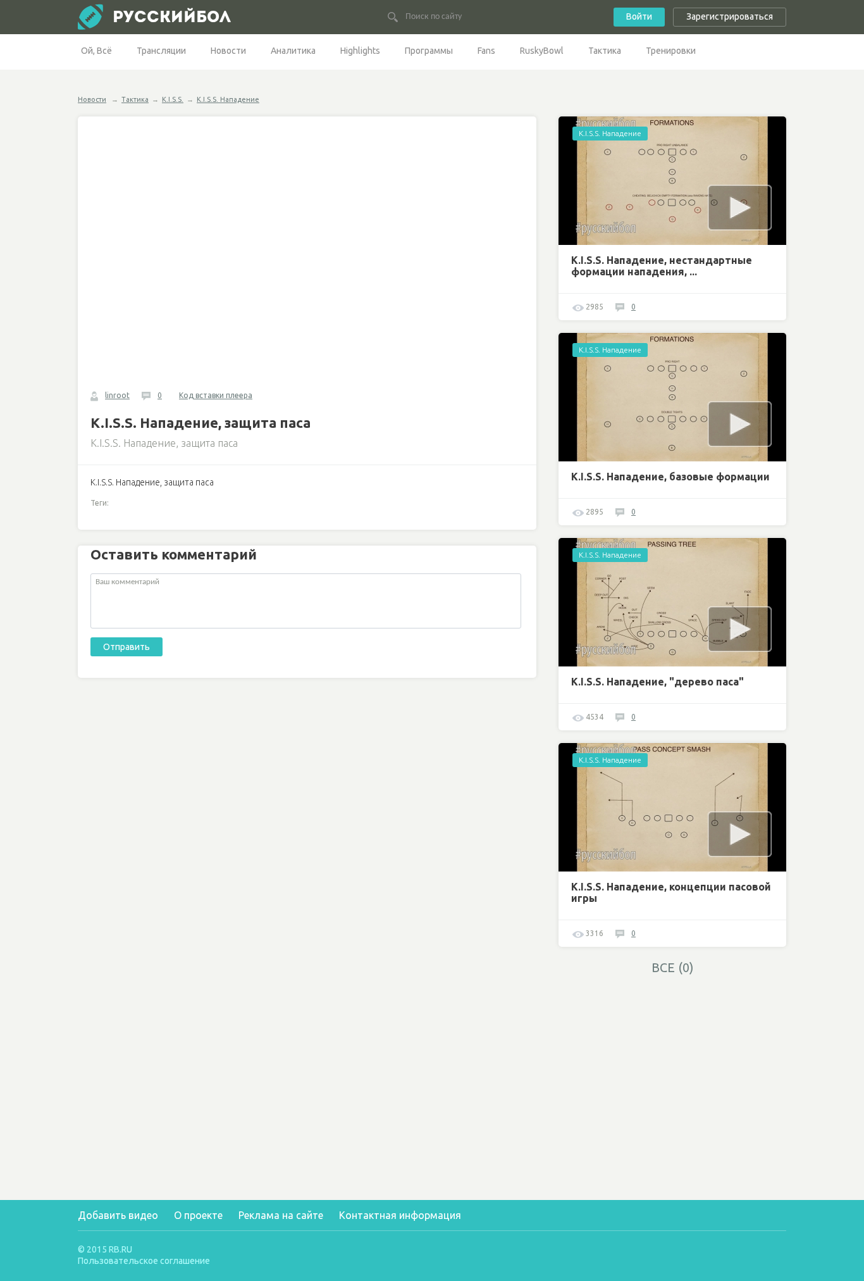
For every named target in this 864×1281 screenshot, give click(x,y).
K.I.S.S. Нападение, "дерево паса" (657, 681)
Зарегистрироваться (729, 16)
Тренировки (671, 51)
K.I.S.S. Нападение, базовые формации (670, 476)
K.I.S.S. (172, 99)
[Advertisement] (672, 1071)
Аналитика (293, 51)
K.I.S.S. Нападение (228, 99)
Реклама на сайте (280, 1215)
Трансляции (161, 51)
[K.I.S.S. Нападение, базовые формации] (672, 397)
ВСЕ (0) (672, 967)
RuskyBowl (542, 51)
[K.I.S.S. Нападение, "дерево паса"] (672, 602)
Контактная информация (400, 1215)
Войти (639, 16)
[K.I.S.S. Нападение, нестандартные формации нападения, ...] (672, 180)
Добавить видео (118, 1215)
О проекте (198, 1215)
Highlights (360, 51)
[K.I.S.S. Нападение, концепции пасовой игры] (672, 807)
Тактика (604, 51)
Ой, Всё (96, 51)
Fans (486, 51)
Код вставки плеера (215, 395)
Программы (429, 51)
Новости (228, 51)
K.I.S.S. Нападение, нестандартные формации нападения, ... (661, 265)
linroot (117, 395)
